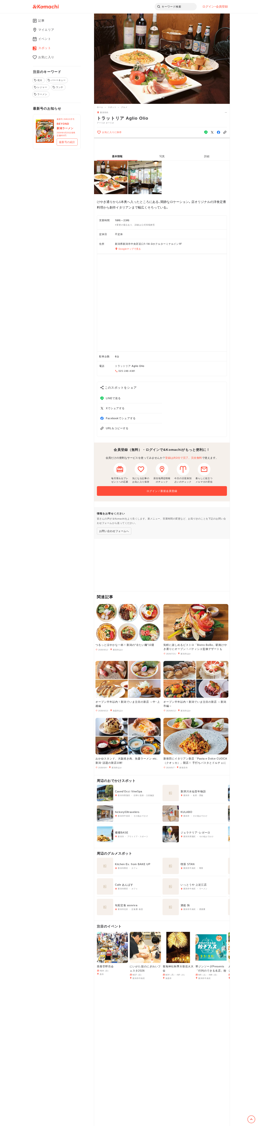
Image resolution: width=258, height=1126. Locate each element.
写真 (162, 156)
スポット (112, 107)
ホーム (100, 107)
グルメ (124, 107)
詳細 (206, 156)
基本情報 (117, 156)
